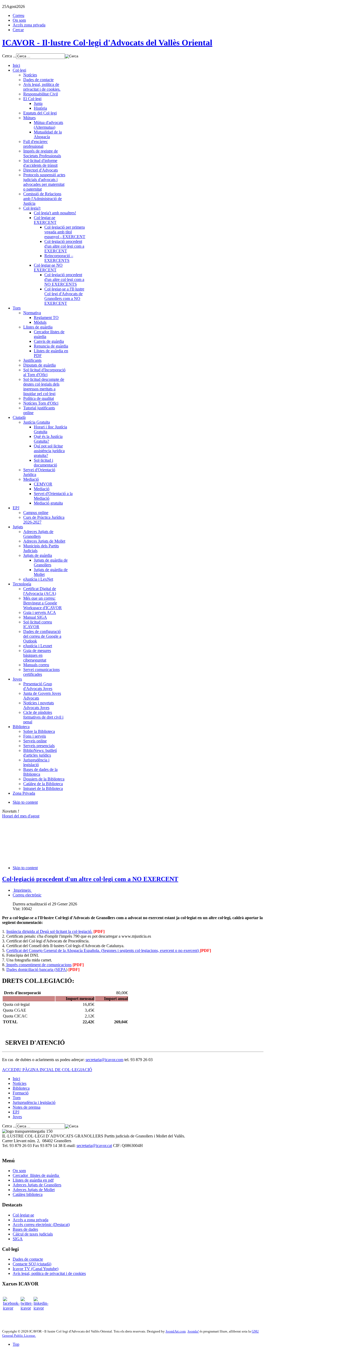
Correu (18, 15)
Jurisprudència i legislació (34, 1102)
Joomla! (193, 1331)
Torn (17, 1097)
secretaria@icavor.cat (94, 1145)
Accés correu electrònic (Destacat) (41, 1224)
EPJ (16, 1112)
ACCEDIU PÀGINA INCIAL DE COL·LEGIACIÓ (47, 1069)
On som (19, 20)
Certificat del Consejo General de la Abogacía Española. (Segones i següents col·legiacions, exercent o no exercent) (103, 950)
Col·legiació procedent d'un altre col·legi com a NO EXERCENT (90, 879)
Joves (17, 1116)
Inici (16, 1078)
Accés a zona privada (30, 1220)
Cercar (18, 29)
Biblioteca (21, 1088)
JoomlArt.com (176, 1331)
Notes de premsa (26, 1107)
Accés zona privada (29, 25)
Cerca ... (9, 56)
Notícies (19, 1083)
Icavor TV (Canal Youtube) (35, 1268)
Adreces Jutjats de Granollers (37, 1185)
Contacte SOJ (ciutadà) (32, 1264)
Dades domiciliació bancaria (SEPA (36, 969)
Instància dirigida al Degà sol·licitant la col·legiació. (49, 931)
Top (16, 1344)
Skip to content (25, 802)
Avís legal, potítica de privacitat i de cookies (49, 1273)
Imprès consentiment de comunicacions (38, 965)
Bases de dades (25, 1229)
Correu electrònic (27, 895)
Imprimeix (22, 890)
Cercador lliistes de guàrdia (36, 1175)
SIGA (18, 1239)
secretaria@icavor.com (104, 1059)
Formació (21, 1093)
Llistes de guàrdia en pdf (33, 1180)
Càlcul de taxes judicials (33, 1234)
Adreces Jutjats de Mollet (34, 1189)
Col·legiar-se (23, 1215)
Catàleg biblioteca (28, 1194)
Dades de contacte (28, 1259)
